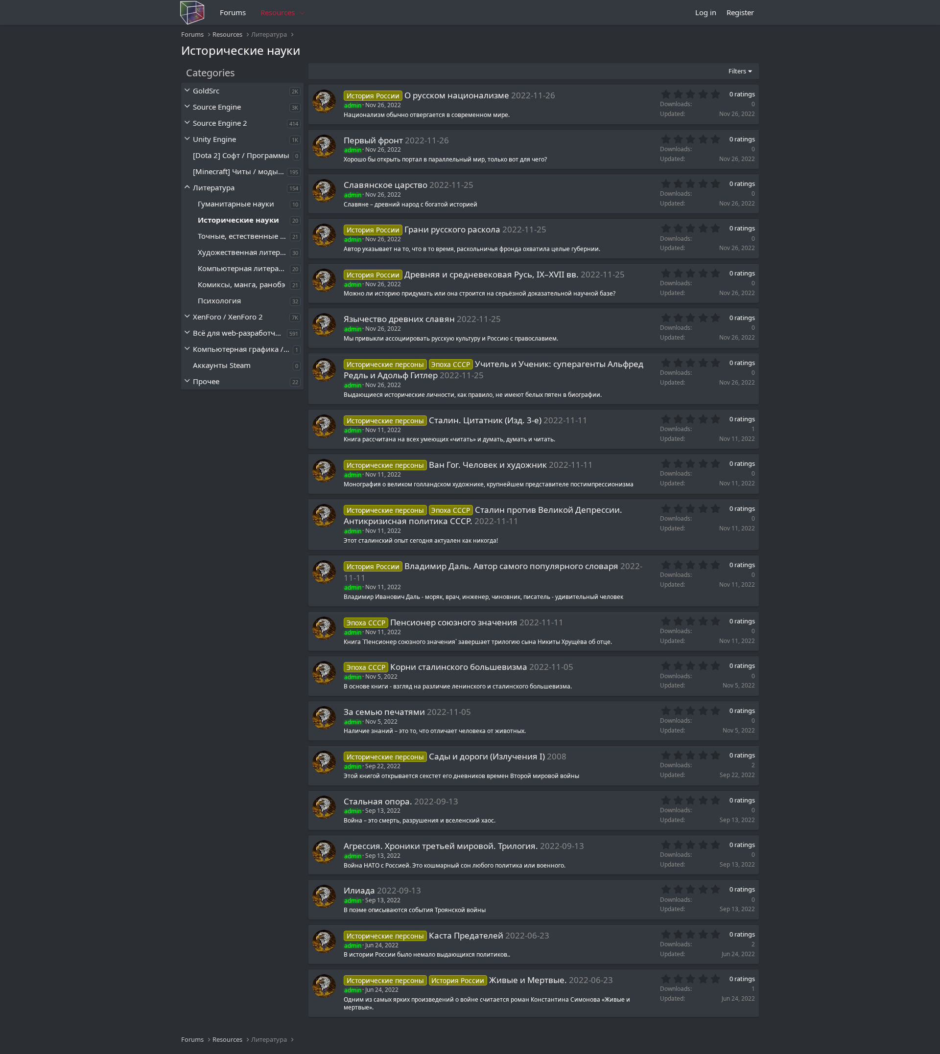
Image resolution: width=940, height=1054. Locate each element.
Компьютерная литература (244, 268)
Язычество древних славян (399, 318)
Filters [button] (737, 71)
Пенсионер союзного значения (453, 622)
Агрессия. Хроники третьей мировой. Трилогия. (441, 845)
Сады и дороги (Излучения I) (487, 756)
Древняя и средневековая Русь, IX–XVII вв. (491, 274)
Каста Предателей (466, 935)
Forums (233, 12)
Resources (277, 12)
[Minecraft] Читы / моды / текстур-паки (240, 171)
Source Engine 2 (220, 123)
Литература (214, 187)
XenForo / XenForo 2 (228, 316)
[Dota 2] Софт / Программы (241, 155)
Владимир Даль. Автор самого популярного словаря (511, 566)
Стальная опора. (378, 801)
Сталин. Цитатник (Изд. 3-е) (485, 420)
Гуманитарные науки (236, 203)
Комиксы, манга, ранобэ (241, 284)
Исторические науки (238, 220)
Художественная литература (244, 252)
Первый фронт (373, 140)
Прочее (206, 381)
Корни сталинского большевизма (458, 666)
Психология (219, 300)
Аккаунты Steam (222, 365)
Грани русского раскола (452, 229)
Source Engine (217, 107)
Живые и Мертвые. (528, 979)
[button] (302, 12)
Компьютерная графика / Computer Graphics (243, 349)
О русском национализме (456, 95)
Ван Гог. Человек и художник (488, 464)
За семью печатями (384, 711)
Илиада (359, 890)
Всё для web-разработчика (240, 333)
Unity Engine (214, 139)
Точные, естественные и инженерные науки (244, 236)
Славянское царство (385, 184)
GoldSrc (206, 90)
